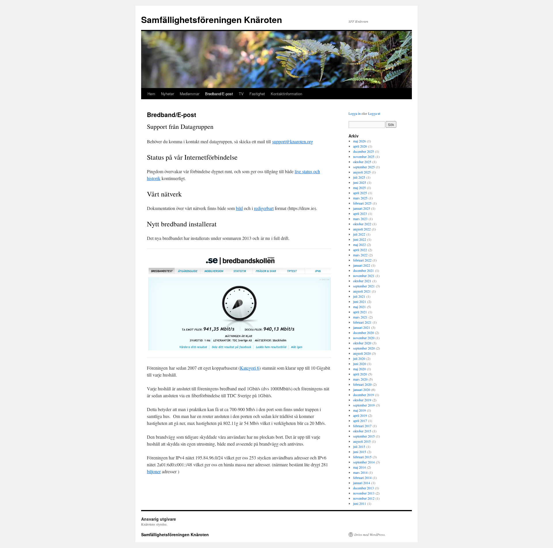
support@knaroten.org (292, 141)
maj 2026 (359, 141)
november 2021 (363, 275)
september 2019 (364, 405)
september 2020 (364, 348)
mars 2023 (360, 218)
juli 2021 (359, 296)
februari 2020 (362, 384)
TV (241, 93)
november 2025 (363, 156)
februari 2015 (362, 457)
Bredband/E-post (219, 93)
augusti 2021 (362, 291)
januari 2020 (361, 389)
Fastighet (257, 93)
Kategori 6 (249, 368)
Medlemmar (189, 93)
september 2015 (364, 436)
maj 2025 (359, 187)
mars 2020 (360, 379)
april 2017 (360, 420)
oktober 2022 (362, 224)
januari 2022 (361, 265)
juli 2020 (359, 358)
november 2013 (363, 493)
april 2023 (360, 213)
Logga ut (374, 113)
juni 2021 (359, 301)
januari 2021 (361, 327)
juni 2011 (359, 503)
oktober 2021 (362, 280)
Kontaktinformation (286, 93)
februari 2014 (362, 477)
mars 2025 (360, 198)
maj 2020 (359, 368)
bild (239, 208)
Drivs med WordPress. (370, 534)
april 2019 (360, 415)
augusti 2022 (362, 229)
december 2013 (363, 488)
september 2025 (364, 167)
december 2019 (363, 394)
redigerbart (264, 208)
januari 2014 (361, 482)
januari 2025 (361, 208)
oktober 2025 (362, 161)
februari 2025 (362, 203)
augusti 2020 (362, 353)
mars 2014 (360, 472)
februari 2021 (362, 322)
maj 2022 (359, 244)
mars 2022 (360, 255)
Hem (151, 93)
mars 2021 (360, 317)
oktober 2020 (362, 343)
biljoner (154, 471)
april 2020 (360, 374)
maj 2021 (359, 306)
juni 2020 (359, 363)
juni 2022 (359, 239)
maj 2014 (359, 467)
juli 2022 (359, 234)
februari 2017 (362, 425)
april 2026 (360, 146)
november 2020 (363, 337)
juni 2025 (359, 182)
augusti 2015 (362, 441)
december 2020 (363, 332)
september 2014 (364, 462)
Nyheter (167, 93)
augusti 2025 (362, 172)
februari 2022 (362, 260)
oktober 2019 (362, 400)
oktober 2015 (362, 431)
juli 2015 (359, 446)
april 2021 (360, 312)
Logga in (355, 113)
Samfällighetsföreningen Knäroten (211, 19)
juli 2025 (359, 177)
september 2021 (364, 286)
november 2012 (363, 498)
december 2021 (363, 270)
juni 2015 (359, 451)
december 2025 (363, 151)
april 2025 (360, 192)
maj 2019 (359, 410)
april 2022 (360, 249)
